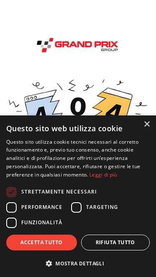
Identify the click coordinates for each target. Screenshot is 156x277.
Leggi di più (103, 174)
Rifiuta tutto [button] (115, 242)
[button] (78, 263)
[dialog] (78, 196)
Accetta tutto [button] (41, 242)
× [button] (147, 124)
